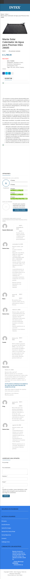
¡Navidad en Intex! (18, 62)
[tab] (8, 78)
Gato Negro (19, 575)
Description (8, 78)
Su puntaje (5, 462)
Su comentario (6, 467)
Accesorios (10, 64)
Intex (6, 14)
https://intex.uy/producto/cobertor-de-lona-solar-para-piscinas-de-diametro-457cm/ (17, 385)
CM (11, 67)
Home (2, 14)
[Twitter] (6, 73)
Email (4, 482)
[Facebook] (3, 73)
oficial (17, 67)
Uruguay (21, 67)
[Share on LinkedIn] (9, 73)
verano (4, 68)
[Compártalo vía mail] (12, 73)
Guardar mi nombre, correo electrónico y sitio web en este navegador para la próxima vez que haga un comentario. (14, 491)
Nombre (4, 476)
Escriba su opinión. (20, 210)
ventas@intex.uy (18, 564)
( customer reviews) (14, 51)
